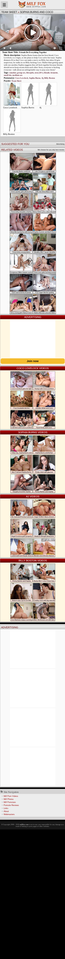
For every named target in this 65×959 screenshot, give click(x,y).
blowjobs (30, 73)
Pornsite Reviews (11, 805)
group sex (21, 73)
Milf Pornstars (10, 802)
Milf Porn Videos (11, 796)
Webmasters (9, 814)
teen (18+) (39, 73)
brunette (54, 73)
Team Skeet (9, 12)
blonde (47, 73)
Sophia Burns (35, 78)
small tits (7, 75)
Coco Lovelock (21, 78)
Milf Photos (9, 799)
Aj (42, 78)
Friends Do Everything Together (33, 52)
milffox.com (24, 824)
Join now (33, 361)
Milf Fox (32, 4)
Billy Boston (49, 78)
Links (6, 808)
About (6, 811)
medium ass (17, 75)
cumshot (12, 73)
